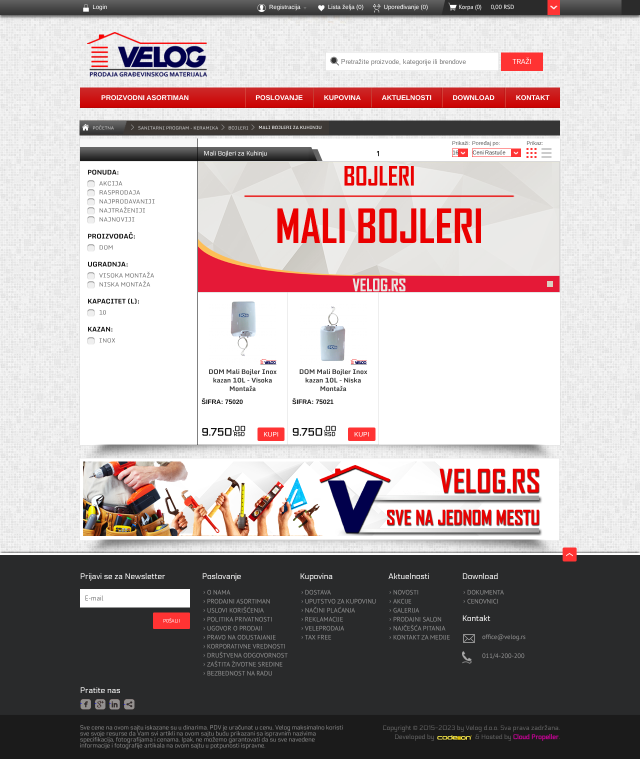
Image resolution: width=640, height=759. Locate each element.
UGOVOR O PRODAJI (234, 628)
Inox (107, 341)
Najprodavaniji (127, 202)
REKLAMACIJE (324, 620)
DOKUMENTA (485, 592)
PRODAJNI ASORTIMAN (238, 602)
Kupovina (342, 98)
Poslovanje (279, 98)
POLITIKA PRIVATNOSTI (239, 620)
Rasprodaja (119, 193)
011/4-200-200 (503, 656)
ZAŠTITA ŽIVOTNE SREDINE (244, 664)
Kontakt (533, 98)
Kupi (271, 434)
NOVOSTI (405, 592)
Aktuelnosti (407, 98)
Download (473, 98)
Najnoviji (117, 220)
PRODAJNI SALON (417, 620)
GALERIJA (406, 610)
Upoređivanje (406, 7)
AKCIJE (402, 602)
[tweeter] (130, 704)
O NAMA (218, 592)
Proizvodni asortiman (144, 98)
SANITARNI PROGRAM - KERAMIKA (178, 128)
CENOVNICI (482, 602)
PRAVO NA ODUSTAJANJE (241, 638)
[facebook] (86, 704)
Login (99, 7)
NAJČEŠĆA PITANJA (419, 628)
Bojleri (238, 128)
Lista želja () (346, 7)
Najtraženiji (122, 211)
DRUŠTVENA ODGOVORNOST (247, 656)
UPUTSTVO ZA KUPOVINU (340, 602)
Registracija (284, 7)
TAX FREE (318, 638)
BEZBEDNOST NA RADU (239, 674)
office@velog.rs (504, 636)
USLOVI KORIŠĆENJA (235, 610)
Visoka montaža (126, 276)
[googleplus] (100, 704)
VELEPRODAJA (324, 628)
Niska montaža (124, 285)
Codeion (462, 737)
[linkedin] (115, 704)
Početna (103, 128)
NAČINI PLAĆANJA (330, 610)
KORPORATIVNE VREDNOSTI (246, 646)
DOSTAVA (318, 592)
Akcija (110, 184)
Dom (106, 248)
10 (102, 313)
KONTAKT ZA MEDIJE (421, 638)
